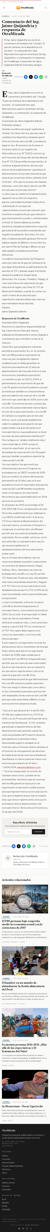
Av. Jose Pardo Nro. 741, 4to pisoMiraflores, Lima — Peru (13, 1142)
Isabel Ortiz (7, 1120)
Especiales (6, 1189)
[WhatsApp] (41, 77)
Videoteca (6, 1169)
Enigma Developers (32, 1225)
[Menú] (4, 7)
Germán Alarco (8, 1065)
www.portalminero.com (29, 767)
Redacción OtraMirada (25, 856)
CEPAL (5, 1206)
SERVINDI (6, 1210)
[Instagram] (27, 1229)
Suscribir (38, 832)
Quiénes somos (8, 1183)
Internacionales (8, 1163)
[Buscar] (46, 7)
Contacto (6, 1186)
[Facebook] (26, 77)
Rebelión (5, 1203)
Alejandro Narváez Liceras (13, 942)
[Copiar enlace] (46, 77)
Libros (4, 1173)
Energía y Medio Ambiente (12, 1166)
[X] (31, 77)
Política (5, 1156)
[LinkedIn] (36, 77)
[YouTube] (19, 1229)
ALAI (4, 1199)
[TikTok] (31, 1229)
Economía (6, 917)
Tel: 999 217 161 (7, 1146)
